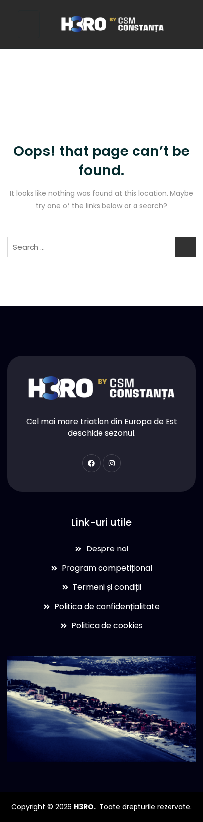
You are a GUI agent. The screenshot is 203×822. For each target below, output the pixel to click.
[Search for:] (101, 247)
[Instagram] (112, 463)
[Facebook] (91, 463)
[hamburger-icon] (29, 24)
